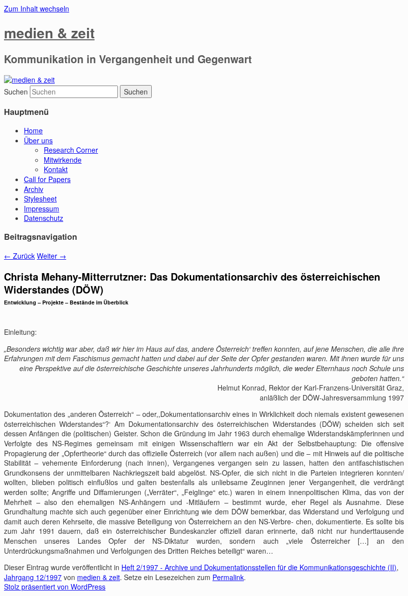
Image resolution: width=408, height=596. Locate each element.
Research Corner (71, 150)
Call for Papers (47, 179)
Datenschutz (43, 218)
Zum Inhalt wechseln (36, 8)
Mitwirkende (63, 160)
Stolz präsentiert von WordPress (54, 587)
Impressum (41, 208)
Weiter (51, 256)
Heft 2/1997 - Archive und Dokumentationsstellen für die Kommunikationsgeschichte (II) (259, 567)
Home (33, 130)
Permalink (228, 577)
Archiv (33, 189)
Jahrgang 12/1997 (33, 577)
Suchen (16, 92)
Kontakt (56, 169)
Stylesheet (40, 198)
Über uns (38, 140)
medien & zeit (49, 32)
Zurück (19, 256)
